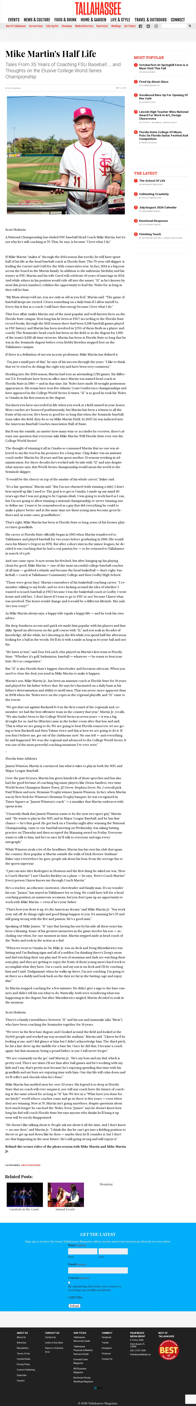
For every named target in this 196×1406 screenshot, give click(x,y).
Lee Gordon (14, 88)
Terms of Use (23, 1353)
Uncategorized (31, 1165)
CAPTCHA (75, 1297)
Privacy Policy (23, 1364)
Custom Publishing (26, 1369)
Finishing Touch (150, 234)
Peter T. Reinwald (151, 123)
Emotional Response (153, 221)
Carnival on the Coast (24, 1209)
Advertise (21, 1342)
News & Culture (37, 19)
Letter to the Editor (54, 1342)
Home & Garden (93, 19)
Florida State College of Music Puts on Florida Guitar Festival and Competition (163, 135)
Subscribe (21, 1375)
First (71, 1256)
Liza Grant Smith (151, 225)
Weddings (116, 26)
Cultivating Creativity (154, 194)
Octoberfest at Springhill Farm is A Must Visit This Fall (163, 66)
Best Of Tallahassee (16, 26)
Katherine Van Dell (152, 238)
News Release (149, 143)
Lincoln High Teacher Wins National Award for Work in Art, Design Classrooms (163, 115)
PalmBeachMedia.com (141, 1354)
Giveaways (67, 26)
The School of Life (152, 180)
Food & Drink (65, 19)
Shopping (106, 1184)
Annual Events (65, 1209)
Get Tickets (130, 26)
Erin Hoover (148, 72)
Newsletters (22, 1348)
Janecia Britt (170, 123)
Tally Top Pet (52, 26)
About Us (21, 1337)
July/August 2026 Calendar (158, 207)
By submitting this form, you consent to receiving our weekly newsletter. (94, 1288)
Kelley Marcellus (151, 198)
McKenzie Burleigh (152, 185)
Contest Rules (23, 1359)
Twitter (105, 1342)
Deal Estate (102, 26)
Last (101, 1256)
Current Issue (36, 26)
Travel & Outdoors (150, 19)
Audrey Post (149, 102)
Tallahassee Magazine (98, 8)
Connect (178, 19)
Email (77, 1264)
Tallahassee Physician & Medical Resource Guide (83, 1350)
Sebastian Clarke (173, 238)
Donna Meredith (150, 86)
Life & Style (120, 19)
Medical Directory (84, 26)
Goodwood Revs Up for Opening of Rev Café (163, 96)
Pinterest (106, 1353)
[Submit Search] (190, 25)
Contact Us (50, 1337)
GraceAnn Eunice (151, 211)
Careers (20, 1380)
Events (13, 19)
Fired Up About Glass (153, 81)
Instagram (107, 1348)
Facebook (106, 1337)
